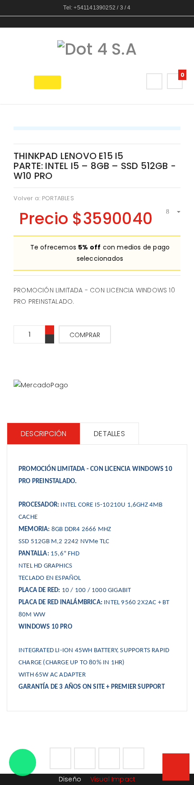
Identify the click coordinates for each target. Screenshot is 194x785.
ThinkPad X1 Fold (176, 150)
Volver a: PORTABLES (44, 198)
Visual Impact (111, 779)
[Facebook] (60, 758)
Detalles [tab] (109, 433)
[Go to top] (175, 766)
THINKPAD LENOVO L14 (166, 150)
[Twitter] (85, 758)
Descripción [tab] (43, 433)
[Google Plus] (109, 758)
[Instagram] (133, 758)
